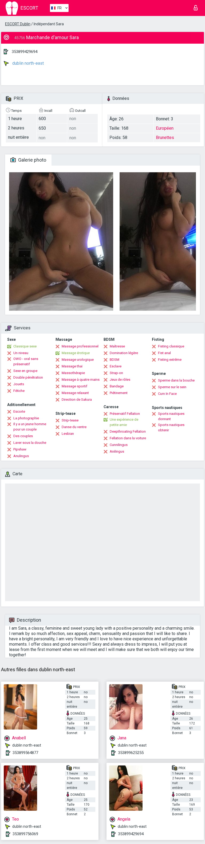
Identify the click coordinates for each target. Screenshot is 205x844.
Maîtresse (117, 346)
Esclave (115, 366)
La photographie (26, 418)
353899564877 (25, 752)
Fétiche (19, 391)
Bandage (117, 386)
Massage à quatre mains (81, 380)
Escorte (19, 411)
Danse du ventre (74, 427)
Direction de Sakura (77, 399)
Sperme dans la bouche (176, 380)
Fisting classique (171, 346)
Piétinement (119, 393)
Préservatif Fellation (125, 414)
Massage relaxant (75, 393)
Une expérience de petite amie (124, 422)
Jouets (18, 384)
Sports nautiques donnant (171, 416)
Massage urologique (78, 360)
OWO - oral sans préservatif (25, 361)
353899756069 (25, 833)
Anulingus (21, 456)
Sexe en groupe (25, 371)
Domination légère (124, 353)
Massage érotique (76, 353)
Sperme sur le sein (172, 387)
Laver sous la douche (29, 443)
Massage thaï (72, 366)
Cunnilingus (119, 445)
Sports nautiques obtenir (171, 427)
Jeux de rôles (120, 380)
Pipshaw (19, 449)
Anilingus (117, 451)
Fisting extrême (170, 360)
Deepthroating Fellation (128, 431)
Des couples (23, 436)
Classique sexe (25, 346)
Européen (165, 128)
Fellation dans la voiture (128, 438)
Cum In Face (167, 394)
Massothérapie (73, 373)
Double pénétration (28, 377)
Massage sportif (74, 386)
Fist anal (164, 353)
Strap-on (116, 373)
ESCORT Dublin (17, 24)
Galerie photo (31, 160)
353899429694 (24, 51)
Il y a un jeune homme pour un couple (29, 426)
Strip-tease (70, 420)
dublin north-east (27, 63)
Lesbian (68, 434)
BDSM (114, 360)
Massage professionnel (80, 346)
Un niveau (20, 353)
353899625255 (131, 752)
